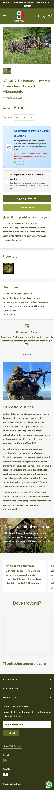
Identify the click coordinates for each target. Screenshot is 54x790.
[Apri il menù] (4, 16)
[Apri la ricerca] (37, 16)
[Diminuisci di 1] (17, 117)
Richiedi (11, 732)
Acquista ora (27, 207)
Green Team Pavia (12, 98)
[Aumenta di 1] (32, 117)
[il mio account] (43, 16)
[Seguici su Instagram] (5, 760)
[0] (49, 16)
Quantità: (7, 117)
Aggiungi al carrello (27, 198)
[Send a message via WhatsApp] (49, 785)
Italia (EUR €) (10, 746)
